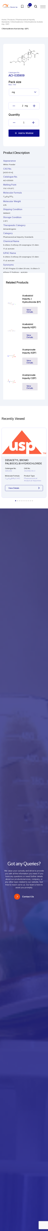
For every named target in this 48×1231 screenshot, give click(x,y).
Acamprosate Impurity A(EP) (29, 351)
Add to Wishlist (25, 133)
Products (11, 20)
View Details (30, 311)
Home (4, 20)
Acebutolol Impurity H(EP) (29, 326)
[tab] (15, 500)
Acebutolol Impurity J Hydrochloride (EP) (31, 298)
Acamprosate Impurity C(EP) (29, 376)
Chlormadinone (17, 22)
